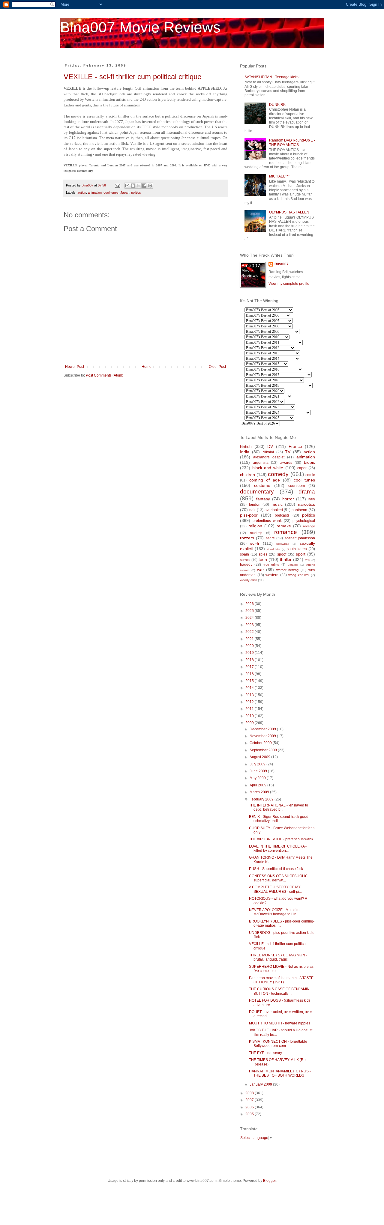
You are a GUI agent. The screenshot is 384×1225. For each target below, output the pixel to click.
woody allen (248, 580)
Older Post (217, 367)
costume (262, 485)
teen (263, 559)
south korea (297, 549)
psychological (303, 521)
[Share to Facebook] (144, 186)
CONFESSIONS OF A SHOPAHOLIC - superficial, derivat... (279, 878)
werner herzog (287, 570)
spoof (281, 554)
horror (288, 498)
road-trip (256, 533)
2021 (250, 639)
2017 (250, 667)
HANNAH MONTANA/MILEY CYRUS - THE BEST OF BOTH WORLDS (280, 1073)
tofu (307, 560)
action (81, 192)
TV (287, 451)
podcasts (282, 515)
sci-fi (254, 543)
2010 (250, 716)
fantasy (263, 498)
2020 (250, 646)
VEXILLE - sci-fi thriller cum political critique (132, 77)
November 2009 (263, 736)
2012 (250, 702)
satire (270, 538)
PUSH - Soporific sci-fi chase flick (276, 869)
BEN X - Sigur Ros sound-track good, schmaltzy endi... (279, 819)
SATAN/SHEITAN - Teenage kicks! (271, 77)
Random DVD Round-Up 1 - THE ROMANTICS (292, 142)
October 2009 (261, 743)
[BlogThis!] (133, 186)
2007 (250, 1100)
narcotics (306, 504)
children (247, 474)
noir (252, 510)
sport (300, 554)
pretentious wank (267, 521)
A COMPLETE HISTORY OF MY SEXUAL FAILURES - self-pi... (275, 889)
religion (255, 525)
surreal (245, 560)
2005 (250, 1114)
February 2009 (262, 799)
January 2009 (261, 1084)
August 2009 (260, 757)
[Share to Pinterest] (150, 186)
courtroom (296, 486)
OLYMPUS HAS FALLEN (289, 212)
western (272, 575)
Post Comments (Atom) (104, 375)
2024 (250, 617)
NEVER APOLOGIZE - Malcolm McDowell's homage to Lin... (274, 912)
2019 (250, 653)
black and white (267, 467)
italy (311, 499)
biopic (309, 462)
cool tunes (111, 192)
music (277, 504)
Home (147, 367)
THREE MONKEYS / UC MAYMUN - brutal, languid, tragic (278, 957)
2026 (250, 604)
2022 (250, 632)
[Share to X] (139, 186)
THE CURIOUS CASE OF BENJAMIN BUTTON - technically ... (279, 991)
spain (244, 554)
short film (273, 549)
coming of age (264, 480)
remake (284, 525)
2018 (250, 660)
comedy (278, 474)
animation (95, 192)
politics (136, 192)
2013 (250, 695)
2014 (250, 688)
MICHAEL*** (279, 176)
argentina (260, 462)
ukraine (293, 564)
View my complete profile (288, 284)
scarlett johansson (300, 538)
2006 (250, 1107)
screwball (282, 543)
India (244, 451)
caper (302, 468)
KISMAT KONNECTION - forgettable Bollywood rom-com (278, 1043)
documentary (257, 491)
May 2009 (258, 778)
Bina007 (281, 264)
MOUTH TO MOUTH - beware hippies (279, 1023)
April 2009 (258, 785)
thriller (286, 559)
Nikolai (268, 452)
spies (263, 554)
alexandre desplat (268, 457)
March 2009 (260, 792)
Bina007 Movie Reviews (140, 27)
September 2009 (264, 750)
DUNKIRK (277, 105)
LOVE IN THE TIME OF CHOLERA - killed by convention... (278, 848)
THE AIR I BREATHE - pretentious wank (281, 839)
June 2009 (259, 771)
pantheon (299, 510)
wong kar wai (298, 575)
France (295, 446)
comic (310, 475)
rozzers (247, 537)
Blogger (269, 1181)
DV (270, 446)
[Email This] (127, 186)
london (254, 504)
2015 (250, 681)
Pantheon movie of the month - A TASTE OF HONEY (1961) (281, 980)
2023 (250, 625)
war (260, 569)
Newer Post (74, 367)
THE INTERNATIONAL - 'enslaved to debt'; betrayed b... (278, 807)
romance (285, 532)
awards (286, 462)
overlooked (274, 510)
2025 (250, 611)
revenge (309, 526)
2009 (250, 723)
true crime (271, 564)
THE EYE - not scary (265, 1053)
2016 (250, 674)
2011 (250, 709)
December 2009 (263, 729)
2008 (250, 1093)
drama (306, 491)
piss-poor (249, 515)
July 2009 (258, 764)
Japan (124, 192)
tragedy (246, 564)
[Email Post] (117, 185)
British (246, 446)
